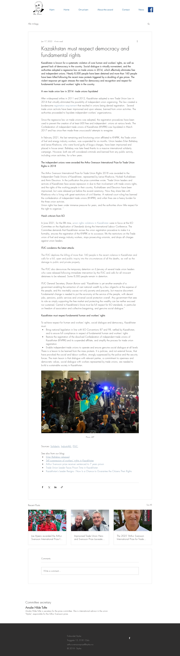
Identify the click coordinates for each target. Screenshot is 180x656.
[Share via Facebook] (42, 487)
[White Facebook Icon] (129, 640)
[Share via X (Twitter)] (49, 487)
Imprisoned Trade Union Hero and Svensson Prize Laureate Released (88, 537)
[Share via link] (62, 487)
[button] (148, 24)
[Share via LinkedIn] (55, 487)
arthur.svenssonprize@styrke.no (80, 646)
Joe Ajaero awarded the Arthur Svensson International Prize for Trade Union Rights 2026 (46, 537)
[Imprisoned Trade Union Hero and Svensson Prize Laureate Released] (90, 520)
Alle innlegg (33, 23)
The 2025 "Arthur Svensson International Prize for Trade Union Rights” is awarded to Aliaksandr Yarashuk (131, 537)
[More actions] (137, 41)
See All (149, 505)
